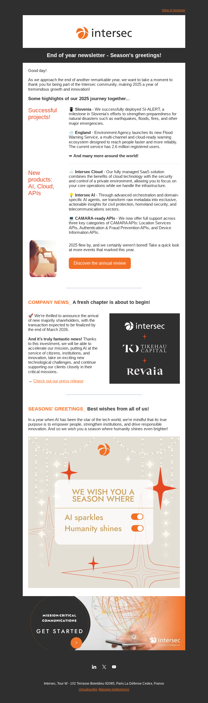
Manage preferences (114, 689)
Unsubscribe (88, 689)
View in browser (173, 10)
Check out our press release (58, 381)
